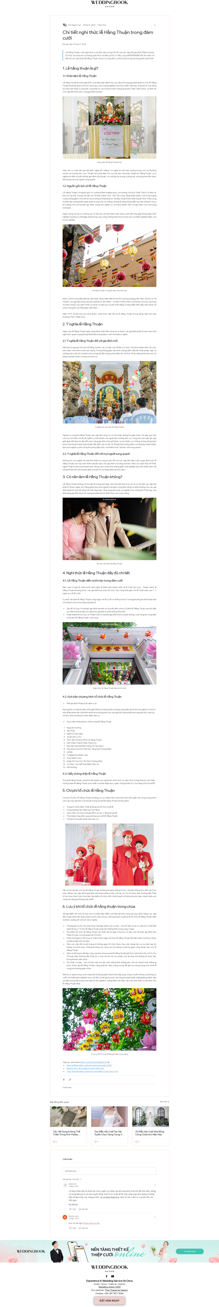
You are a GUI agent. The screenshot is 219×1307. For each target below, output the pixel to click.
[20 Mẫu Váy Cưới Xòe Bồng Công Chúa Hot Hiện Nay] (150, 1116)
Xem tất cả (164, 1101)
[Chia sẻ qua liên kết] (70, 1079)
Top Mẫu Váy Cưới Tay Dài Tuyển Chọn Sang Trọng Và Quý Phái (108, 1133)
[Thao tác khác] (154, 24)
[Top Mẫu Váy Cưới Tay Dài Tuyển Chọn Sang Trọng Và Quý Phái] (109, 1116)
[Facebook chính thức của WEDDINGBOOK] (106, 1276)
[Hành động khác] (154, 1185)
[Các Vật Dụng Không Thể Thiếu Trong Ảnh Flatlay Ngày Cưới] (68, 1116)
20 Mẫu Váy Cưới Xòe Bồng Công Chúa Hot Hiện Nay (149, 1133)
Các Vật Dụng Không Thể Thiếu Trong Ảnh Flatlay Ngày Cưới (66, 1133)
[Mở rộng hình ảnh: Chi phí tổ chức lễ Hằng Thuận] (86, 855)
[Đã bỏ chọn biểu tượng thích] (70, 1209)
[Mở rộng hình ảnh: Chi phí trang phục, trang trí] (133, 855)
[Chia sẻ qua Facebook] (64, 1079)
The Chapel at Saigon (116, 1290)
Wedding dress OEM (109, 1286)
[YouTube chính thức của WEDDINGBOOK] (112, 1276)
